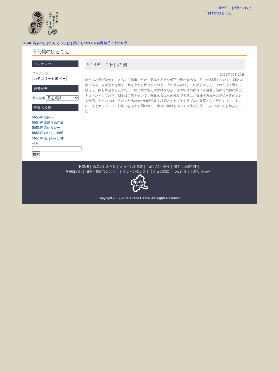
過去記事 (38, 98)
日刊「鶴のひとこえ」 (102, 171)
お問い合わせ (241, 8)
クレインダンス (134, 171)
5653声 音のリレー (46, 128)
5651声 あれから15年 (48, 138)
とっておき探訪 (68, 43)
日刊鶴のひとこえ (50, 51)
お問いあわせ (200, 171)
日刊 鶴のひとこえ (217, 13)
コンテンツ (40, 73)
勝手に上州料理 (115, 43)
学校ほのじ (74, 171)
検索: (36, 143)
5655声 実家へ (43, 117)
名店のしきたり (44, 43)
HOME (223, 8)
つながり (180, 171)
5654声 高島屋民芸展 (47, 122)
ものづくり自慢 (91, 43)
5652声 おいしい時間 (47, 133)
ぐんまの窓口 (159, 171)
